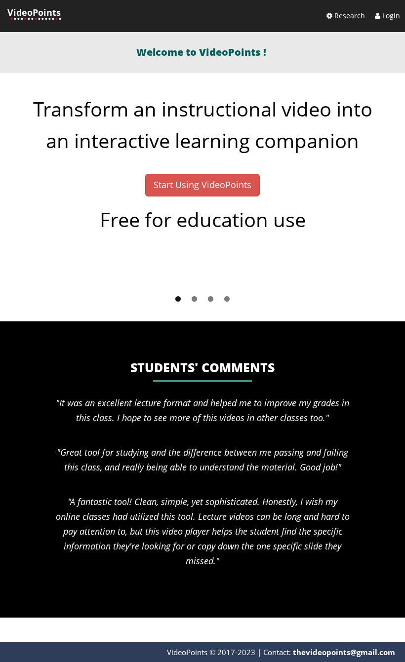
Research (348, 15)
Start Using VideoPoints (202, 185)
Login (390, 15)
